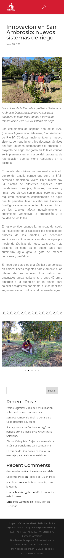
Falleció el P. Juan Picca (41, 476)
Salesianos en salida (41, 471)
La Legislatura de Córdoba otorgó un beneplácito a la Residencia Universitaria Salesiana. (29, 432)
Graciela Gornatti (16, 471)
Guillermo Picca (15, 476)
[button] (6, 344)
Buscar (52, 390)
